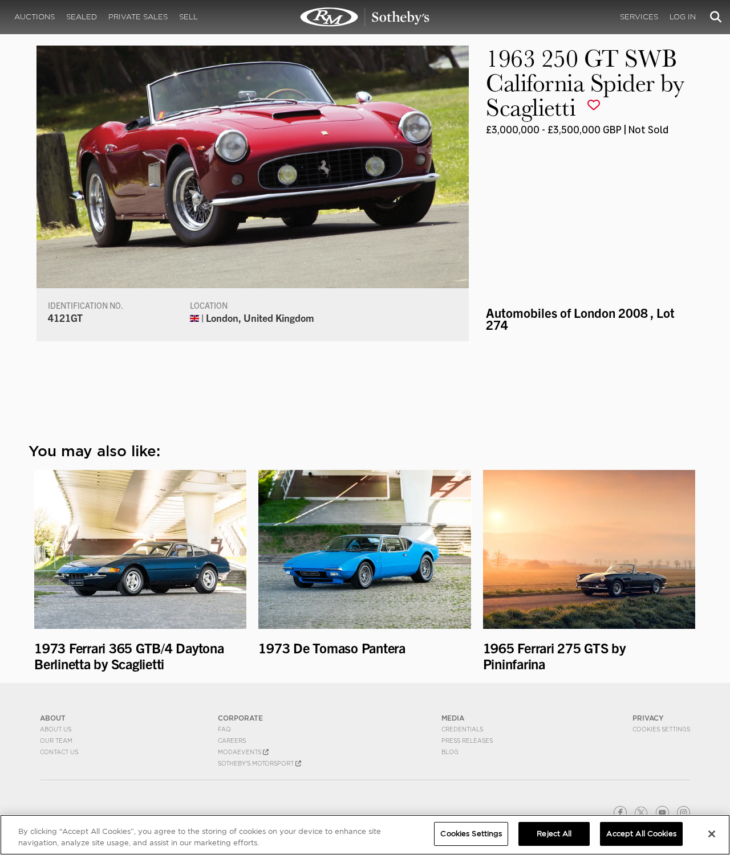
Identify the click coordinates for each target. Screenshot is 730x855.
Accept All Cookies (641, 833)
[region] (365, 835)
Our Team (56, 740)
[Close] (711, 833)
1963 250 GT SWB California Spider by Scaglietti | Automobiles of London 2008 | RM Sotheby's (365, 17)
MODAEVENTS (240, 751)
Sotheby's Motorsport (256, 763)
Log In (683, 17)
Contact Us (59, 751)
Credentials (462, 729)
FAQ (224, 729)
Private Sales (138, 17)
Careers (232, 740)
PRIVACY (648, 718)
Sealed (81, 17)
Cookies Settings (661, 729)
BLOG (450, 751)
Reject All (554, 833)
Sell (188, 17)
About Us (55, 729)
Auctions (34, 17)
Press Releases (467, 740)
